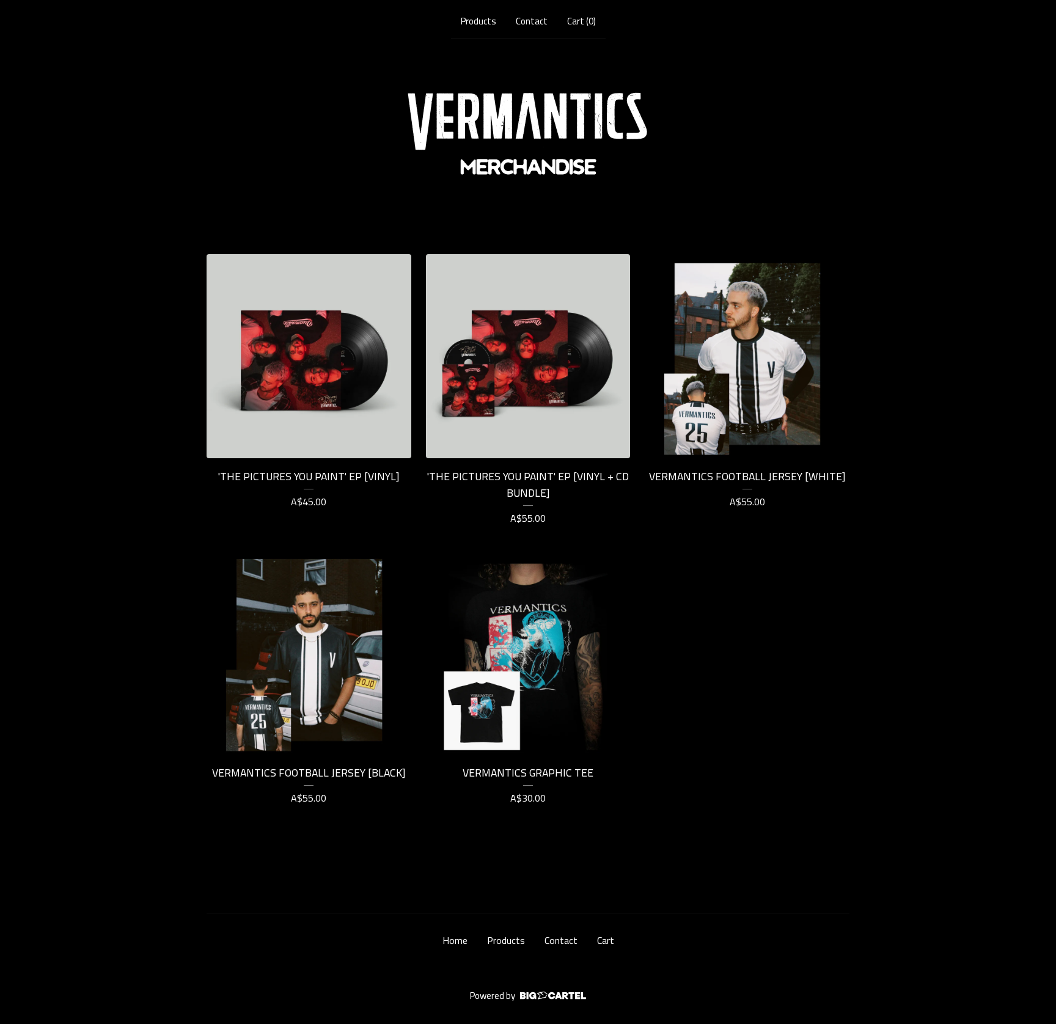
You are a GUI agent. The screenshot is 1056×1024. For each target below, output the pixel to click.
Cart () (581, 21)
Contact (532, 21)
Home (455, 940)
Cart (605, 940)
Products (478, 21)
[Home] (528, 133)
